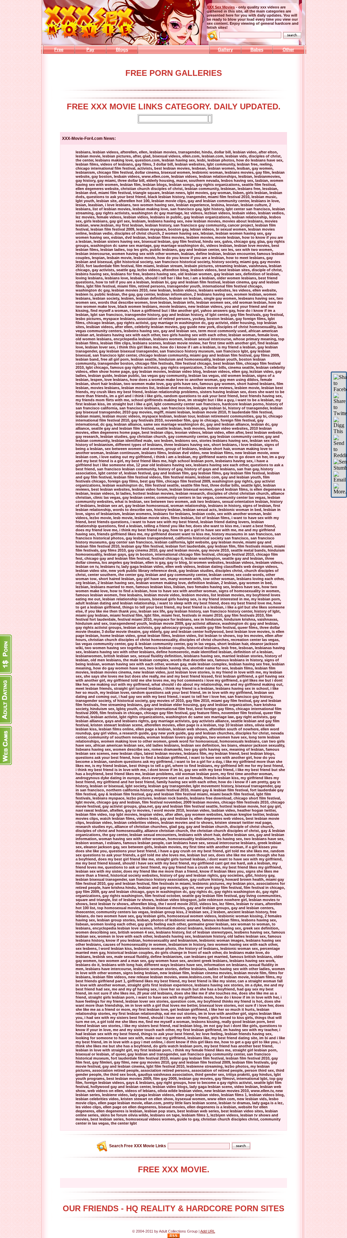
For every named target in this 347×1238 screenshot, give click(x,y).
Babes (256, 49)
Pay (90, 49)
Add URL (207, 1231)
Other (288, 49)
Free (58, 49)
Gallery (225, 49)
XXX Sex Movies (221, 7)
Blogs (122, 49)
